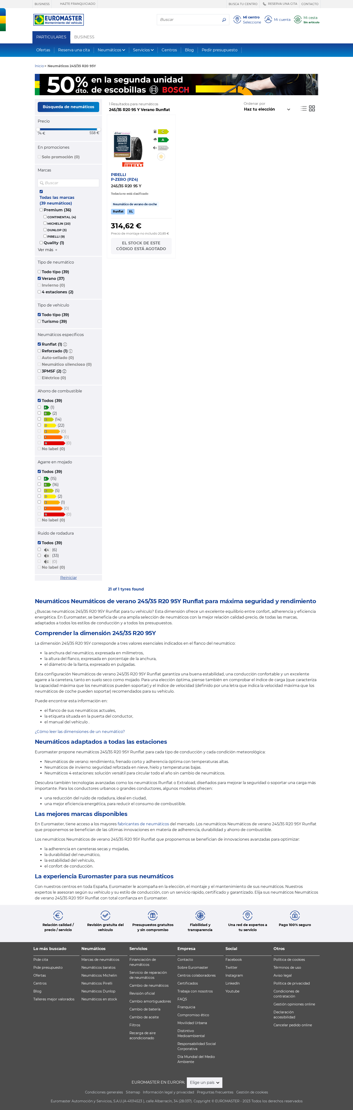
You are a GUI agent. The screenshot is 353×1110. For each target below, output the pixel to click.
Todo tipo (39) (55, 272)
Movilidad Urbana (192, 1023)
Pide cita (40, 959)
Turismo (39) (54, 321)
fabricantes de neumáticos (143, 824)
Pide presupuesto (48, 967)
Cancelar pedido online (293, 1025)
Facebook (233, 959)
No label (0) (53, 449)
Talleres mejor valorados (53, 999)
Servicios (141, 50)
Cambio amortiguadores (150, 1001)
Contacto (185, 959)
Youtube (232, 991)
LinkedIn (232, 983)
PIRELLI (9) (56, 236)
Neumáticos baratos (98, 967)
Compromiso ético (193, 1015)
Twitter (231, 967)
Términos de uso (287, 967)
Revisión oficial (142, 993)
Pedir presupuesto (219, 50)
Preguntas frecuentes (215, 1092)
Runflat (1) (52, 344)
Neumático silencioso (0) (67, 364)
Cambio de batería (144, 1009)
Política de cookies (289, 959)
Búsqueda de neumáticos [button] (68, 107)
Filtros (134, 1025)
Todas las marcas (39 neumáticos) (57, 200)
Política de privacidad (292, 983)
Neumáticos (109, 50)
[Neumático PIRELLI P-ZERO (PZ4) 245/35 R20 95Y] (133, 145)
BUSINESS (42, 4)
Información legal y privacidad (168, 1092)
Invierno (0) (53, 285)
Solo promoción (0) (61, 157)
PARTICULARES (51, 37)
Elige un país (202, 1082)
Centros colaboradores (196, 975)
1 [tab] (169, 90)
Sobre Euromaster (192, 967)
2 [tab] (176, 90)
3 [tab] (183, 90)
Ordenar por (254, 103)
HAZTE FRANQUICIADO (77, 4)
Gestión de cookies (252, 1092)
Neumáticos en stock (99, 999)
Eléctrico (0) (54, 378)
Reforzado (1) (55, 351)
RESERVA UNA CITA (282, 4)
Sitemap (133, 1092)
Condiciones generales (104, 1092)
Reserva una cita (74, 50)
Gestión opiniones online (294, 1004)
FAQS (182, 999)
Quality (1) (54, 243)
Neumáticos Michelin (99, 975)
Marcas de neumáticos (100, 959)
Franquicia (186, 1007)
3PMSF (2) (51, 371)
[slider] (38, 129)
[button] (65, 344)
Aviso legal (283, 975)
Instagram (234, 975)
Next (314, 84)
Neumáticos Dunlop (98, 991)
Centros (169, 50)
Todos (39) (52, 400)
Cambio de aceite (144, 1017)
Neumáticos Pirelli (96, 983)
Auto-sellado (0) (58, 357)
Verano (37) (53, 278)
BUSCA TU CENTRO (243, 4)
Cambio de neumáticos (149, 985)
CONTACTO (309, 4)
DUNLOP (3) (57, 230)
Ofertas (43, 50)
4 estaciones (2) (57, 292)
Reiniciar (68, 577)
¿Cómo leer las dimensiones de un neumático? (80, 731)
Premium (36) (57, 210)
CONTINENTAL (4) (61, 217)
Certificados (187, 983)
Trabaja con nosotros (195, 991)
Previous (38, 84)
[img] (95, 183)
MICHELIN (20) (59, 223)
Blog (189, 50)
